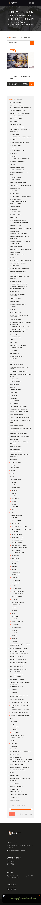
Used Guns (14, 746)
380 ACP (14, 493)
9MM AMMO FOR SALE (16, 452)
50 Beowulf (14, 359)
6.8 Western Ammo (18, 591)
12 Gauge (14, 630)
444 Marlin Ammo (15, 319)
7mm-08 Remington (18, 602)
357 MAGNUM (16, 488)
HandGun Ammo (16, 479)
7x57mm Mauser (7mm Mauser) (20, 436)
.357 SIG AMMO (14, 121)
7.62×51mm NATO (15, 401)
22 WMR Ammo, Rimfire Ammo (19, 159)
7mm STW (13, 423)
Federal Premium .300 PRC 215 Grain (20, 77)
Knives (13, 465)
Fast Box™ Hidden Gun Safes (20, 710)
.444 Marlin (15, 561)
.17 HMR (14, 611)
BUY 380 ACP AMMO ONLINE (18, 659)
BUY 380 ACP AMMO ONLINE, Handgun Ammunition (18, 663)
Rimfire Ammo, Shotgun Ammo (20, 778)
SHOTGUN (13, 781)
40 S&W (14, 496)
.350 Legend (15, 558)
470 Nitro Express (16, 348)
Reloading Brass (16, 515)
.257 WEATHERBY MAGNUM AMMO (20, 113)
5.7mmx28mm (16, 580)
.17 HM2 (14, 608)
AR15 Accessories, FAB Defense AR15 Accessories (20, 645)
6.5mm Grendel (16, 588)
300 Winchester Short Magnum (20, 249)
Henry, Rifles (14, 754)
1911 (13, 724)
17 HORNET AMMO (15, 145)
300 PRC (14, 569)
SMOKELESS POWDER (16, 786)
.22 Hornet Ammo (15, 102)
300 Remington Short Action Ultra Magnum (19, 237)
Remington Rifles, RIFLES (18, 770)
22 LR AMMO (13, 153)
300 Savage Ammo (15, 244)
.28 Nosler (15, 532)
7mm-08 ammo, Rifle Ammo (18, 434)
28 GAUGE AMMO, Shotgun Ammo (20, 196)
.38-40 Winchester (16, 124)
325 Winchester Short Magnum (20, 260)
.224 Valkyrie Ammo (16, 105)
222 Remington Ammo (17, 167)
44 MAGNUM (15, 498)
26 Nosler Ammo (15, 177)
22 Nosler (13, 156)
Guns (11, 718)
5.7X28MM (15, 507)
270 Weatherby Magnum (18, 183)
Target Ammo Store (13, 902)
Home (17, 22)
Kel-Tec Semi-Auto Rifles (18, 764)
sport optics (14, 789)
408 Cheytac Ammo (16, 298)
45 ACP (14, 501)
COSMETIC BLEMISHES (16, 687)
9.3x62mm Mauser (15, 446)
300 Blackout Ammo (16, 225)
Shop (22, 22)
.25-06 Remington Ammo (18, 110)
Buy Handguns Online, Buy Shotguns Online (18, 670)
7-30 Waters (14, 395)
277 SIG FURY (14, 191)
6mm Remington (15, 392)
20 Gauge (14, 636)
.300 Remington (17, 543)
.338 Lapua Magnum (16, 116)
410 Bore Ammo (15, 301)
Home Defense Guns (17, 735)
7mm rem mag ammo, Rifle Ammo (20, 417)
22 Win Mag (15, 624)
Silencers (14, 473)
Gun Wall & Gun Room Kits (19, 712)
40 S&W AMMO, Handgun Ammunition (18, 295)
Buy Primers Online (16, 674)
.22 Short (15, 616)
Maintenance (15, 468)
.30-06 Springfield (17, 534)
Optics (13, 470)
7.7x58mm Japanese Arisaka (19, 412)
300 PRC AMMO (14, 231)
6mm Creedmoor (15, 390)
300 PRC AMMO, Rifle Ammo (18, 234)
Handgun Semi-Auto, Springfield (20, 751)
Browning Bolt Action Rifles (19, 648)
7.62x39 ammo (14, 403)
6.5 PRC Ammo (14, 379)
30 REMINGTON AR (15, 214)
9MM (13, 509)
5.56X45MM (15, 577)
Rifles (13, 741)
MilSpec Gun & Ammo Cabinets (20, 715)
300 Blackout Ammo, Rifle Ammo (20, 228)
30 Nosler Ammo (15, 212)
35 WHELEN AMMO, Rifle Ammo (19, 268)
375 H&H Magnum (15, 281)
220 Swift (13, 164)
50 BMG (12, 361)
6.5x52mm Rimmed (15, 381)
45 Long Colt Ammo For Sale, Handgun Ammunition (19, 330)
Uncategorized (15, 800)
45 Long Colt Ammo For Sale (19, 327)
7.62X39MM (15, 599)
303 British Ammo (15, 252)
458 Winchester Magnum (18, 345)
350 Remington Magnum (18, 271)
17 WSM (12, 148)
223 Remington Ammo (17, 170)
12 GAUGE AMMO (15, 134)
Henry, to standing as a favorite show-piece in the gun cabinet (21, 761)
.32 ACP (14, 482)
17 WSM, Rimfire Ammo (17, 150)
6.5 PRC (14, 586)
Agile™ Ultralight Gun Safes (20, 702)
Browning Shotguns (17, 657)
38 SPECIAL (15, 490)
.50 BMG (14, 564)
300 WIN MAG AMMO (16, 246)
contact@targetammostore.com (18, 850)
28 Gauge (14, 638)
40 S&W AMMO (14, 291)
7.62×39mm (13, 398)
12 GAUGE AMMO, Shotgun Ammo (20, 137)
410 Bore (14, 641)
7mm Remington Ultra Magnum (20, 420)
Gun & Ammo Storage (17, 699)
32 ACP (12, 257)
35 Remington (14, 266)
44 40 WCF (13, 309)
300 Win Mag (16, 572)
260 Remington (15, 180)
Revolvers (15, 732)
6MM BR (12, 387)
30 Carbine (13, 209)
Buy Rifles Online (15, 677)
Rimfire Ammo (15, 605)
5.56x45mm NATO (15, 353)
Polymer (14, 730)
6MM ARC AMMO (15, 384)
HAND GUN (13, 749)
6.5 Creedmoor (16, 583)
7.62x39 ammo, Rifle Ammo (18, 406)
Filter (12, 814)
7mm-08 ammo (14, 431)
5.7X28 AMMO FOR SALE (17, 356)
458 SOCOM (13, 342)
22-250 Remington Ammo (18, 162)
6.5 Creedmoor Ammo (17, 364)
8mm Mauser (14, 439)
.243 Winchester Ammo (19, 526)
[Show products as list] (9, 38)
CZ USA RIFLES (14, 692)
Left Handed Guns (17, 738)
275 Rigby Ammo (15, 188)
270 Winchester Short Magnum (20, 185)
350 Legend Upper (16, 462)
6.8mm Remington (17, 594)
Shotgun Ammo (16, 627)
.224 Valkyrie (16, 523)
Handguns (14, 721)
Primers (13, 512)
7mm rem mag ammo (16, 414)
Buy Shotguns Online (17, 679)
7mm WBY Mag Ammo (16, 425)
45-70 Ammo (14, 334)
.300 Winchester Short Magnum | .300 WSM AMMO (20, 546)
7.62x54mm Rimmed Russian (19, 409)
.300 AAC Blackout (17, 540)
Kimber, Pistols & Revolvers (19, 767)
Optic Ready (15, 727)
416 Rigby (13, 307)
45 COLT (14, 504)
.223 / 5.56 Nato (17, 521)
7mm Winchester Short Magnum (20, 428)
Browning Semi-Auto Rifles (19, 654)
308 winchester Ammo (17, 255)
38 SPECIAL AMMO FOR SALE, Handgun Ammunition (18, 287)
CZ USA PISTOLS (14, 689)
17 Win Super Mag (17, 622)
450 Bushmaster (15, 337)
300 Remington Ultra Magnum (20, 241)
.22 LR (13, 613)
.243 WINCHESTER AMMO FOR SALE (20, 108)
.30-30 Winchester (18, 537)
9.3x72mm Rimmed (15, 449)
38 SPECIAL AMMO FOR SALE (18, 284)
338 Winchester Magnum (18, 263)
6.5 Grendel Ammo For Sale (19, 371)
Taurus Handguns (16, 792)
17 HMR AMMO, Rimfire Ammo (19, 142)
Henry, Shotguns (15, 757)
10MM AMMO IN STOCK (17, 127)
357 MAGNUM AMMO (16, 274)
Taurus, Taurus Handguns (18, 794)
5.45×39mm (13, 350)
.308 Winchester (17, 550)
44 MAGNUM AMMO (16, 312)
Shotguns (14, 743)
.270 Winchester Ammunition (21, 529)
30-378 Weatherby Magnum (19, 223)
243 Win (14, 566)
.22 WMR (14, 619)
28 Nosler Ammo (15, 199)
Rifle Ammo (14, 518)
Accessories (14, 459)
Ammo (12, 476)
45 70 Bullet (16, 575)
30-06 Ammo (14, 217)
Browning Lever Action (18, 651)
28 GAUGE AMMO (15, 193)
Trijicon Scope (14, 797)
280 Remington (15, 206)
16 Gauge (13, 140)
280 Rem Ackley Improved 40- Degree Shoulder (19, 203)
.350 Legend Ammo (16, 119)
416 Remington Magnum (18, 304)
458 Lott (12, 339)
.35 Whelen (15, 555)
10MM (13, 485)
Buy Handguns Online (17, 667)
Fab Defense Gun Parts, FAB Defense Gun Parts (19, 696)
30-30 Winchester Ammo (18, 220)
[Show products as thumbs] (7, 38)
